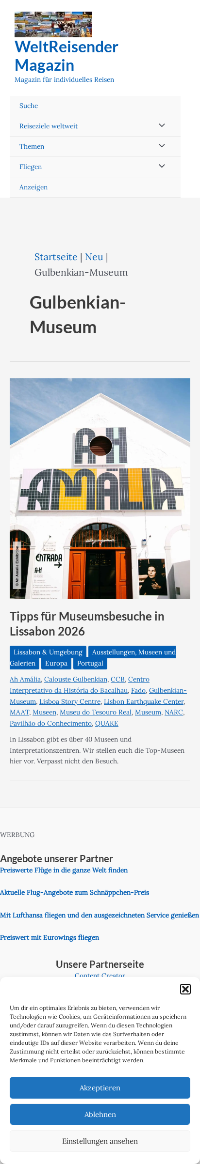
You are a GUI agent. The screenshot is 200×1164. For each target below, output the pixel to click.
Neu (94, 256)
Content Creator (100, 975)
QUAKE (106, 723)
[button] (185, 989)
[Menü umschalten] (159, 126)
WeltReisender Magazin (66, 55)
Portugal (90, 663)
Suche (28, 105)
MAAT (19, 712)
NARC (174, 712)
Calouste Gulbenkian (75, 679)
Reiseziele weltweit (48, 126)
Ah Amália (25, 679)
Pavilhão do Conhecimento (51, 723)
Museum (148, 712)
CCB (118, 679)
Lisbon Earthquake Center (143, 701)
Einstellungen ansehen (100, 1141)
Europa (56, 663)
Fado (138, 690)
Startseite (56, 256)
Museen (44, 712)
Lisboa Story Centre (69, 701)
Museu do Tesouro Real (96, 712)
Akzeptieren (100, 1087)
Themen (31, 146)
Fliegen (30, 166)
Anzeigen (33, 187)
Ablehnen (100, 1114)
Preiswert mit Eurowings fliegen (49, 937)
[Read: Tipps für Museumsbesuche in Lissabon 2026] (100, 487)
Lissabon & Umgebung (48, 652)
